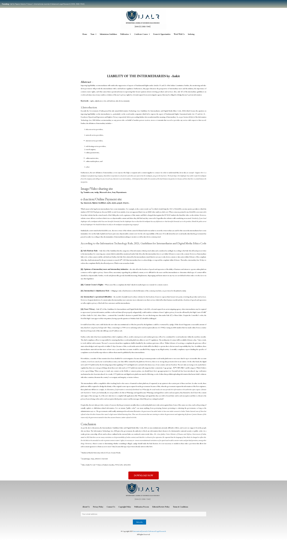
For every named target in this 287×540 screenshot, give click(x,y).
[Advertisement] (143, 53)
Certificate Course (141, 34)
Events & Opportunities (161, 34)
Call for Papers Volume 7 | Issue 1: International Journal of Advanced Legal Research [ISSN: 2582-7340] (43, 4)
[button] (143, 475)
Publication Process (141, 507)
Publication (124, 34)
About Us (86, 507)
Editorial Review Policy (161, 507)
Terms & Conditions (180, 507)
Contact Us (111, 507)
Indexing (191, 34)
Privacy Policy (98, 507)
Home (84, 34)
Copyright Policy (124, 507)
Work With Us (179, 34)
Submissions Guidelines (108, 34)
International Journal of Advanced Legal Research (149, 531)
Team (92, 34)
